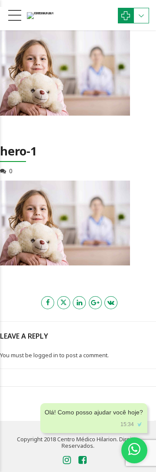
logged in (45, 355)
